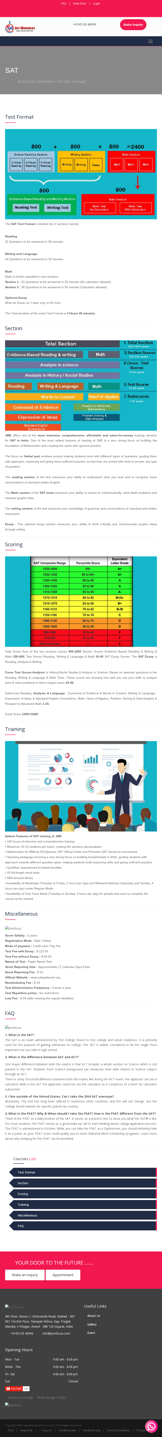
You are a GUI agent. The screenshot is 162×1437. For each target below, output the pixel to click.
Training (23, 1205)
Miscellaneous (27, 1215)
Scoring (23, 1194)
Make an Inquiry (25, 1275)
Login (96, 3)
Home (9, 81)
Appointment (63, 1275)
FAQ (63, 3)
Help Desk (79, 3)
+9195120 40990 (84, 24)
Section (23, 1183)
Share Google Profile (50, 1397)
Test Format (26, 1172)
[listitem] (13, 1405)
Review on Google (20, 1397)
